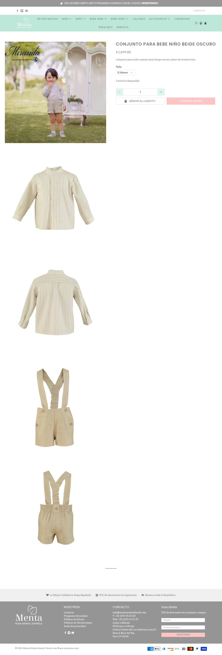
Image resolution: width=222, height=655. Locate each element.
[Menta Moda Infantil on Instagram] (21, 10)
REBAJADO (106, 27)
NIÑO (79, 19)
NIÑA (65, 19)
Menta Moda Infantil (34, 648)
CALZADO (139, 19)
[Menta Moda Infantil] (24, 23)
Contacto (69, 612)
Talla (119, 66)
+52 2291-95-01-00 (125, 616)
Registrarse (183, 635)
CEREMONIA (182, 19)
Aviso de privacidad (75, 626)
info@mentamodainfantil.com (129, 612)
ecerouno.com (71, 648)
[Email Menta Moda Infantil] (26, 10)
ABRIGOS (123, 27)
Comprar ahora (190, 101)
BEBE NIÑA (97, 19)
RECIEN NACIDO (47, 19)
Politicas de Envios (74, 619)
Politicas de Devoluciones (78, 622)
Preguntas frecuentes (76, 616)
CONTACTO (199, 10)
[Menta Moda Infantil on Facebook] (17, 10)
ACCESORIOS (158, 19)
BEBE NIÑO (118, 19)
